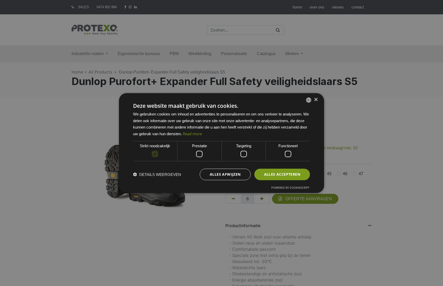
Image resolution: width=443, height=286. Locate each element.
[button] (157, 174)
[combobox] (308, 99)
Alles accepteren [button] (282, 174)
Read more (192, 133)
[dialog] (221, 143)
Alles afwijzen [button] (225, 174)
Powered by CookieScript (290, 187)
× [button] (316, 100)
